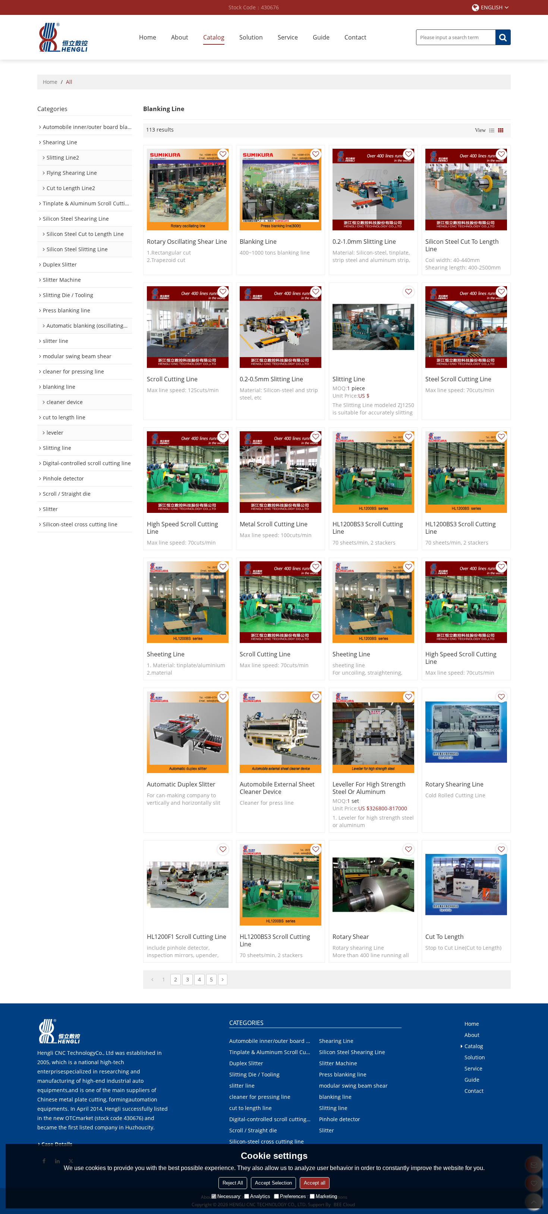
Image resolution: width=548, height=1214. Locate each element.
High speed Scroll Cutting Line (182, 527)
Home (147, 37)
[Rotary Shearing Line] (466, 732)
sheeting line (351, 654)
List (491, 130)
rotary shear (351, 936)
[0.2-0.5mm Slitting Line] (280, 327)
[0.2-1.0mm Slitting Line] (373, 189)
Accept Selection (273, 1183)
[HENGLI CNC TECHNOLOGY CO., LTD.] (63, 37)
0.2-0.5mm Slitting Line (271, 379)
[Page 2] (222, 979)
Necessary (228, 1196)
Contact (355, 37)
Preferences (293, 1196)
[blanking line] (280, 189)
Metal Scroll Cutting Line (274, 524)
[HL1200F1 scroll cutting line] (188, 885)
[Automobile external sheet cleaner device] (280, 732)
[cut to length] (466, 885)
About (179, 37)
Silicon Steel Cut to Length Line (462, 245)
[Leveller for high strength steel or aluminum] (373, 732)
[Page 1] (152, 979)
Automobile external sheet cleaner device (277, 788)
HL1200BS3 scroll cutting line (368, 527)
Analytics (260, 1196)
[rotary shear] (373, 885)
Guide (321, 37)
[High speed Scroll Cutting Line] (188, 472)
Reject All (233, 1183)
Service (288, 37)
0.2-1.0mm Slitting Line (364, 241)
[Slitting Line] (373, 327)
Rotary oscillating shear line (187, 241)
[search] (502, 37)
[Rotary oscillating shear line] (188, 189)
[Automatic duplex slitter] (188, 732)
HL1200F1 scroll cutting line (186, 936)
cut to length (444, 936)
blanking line (258, 241)
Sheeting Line (166, 654)
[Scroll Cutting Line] (188, 327)
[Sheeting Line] (188, 602)
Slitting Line (349, 379)
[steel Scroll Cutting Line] (466, 327)
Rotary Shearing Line (454, 784)
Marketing (326, 1196)
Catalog (213, 37)
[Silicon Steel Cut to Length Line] (466, 189)
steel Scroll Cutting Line (458, 379)
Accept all (314, 1183)
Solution (251, 37)
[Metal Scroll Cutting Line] (280, 472)
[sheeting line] (373, 602)
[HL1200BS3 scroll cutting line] (373, 472)
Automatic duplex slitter (181, 784)
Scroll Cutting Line (172, 379)
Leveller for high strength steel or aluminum (369, 788)
